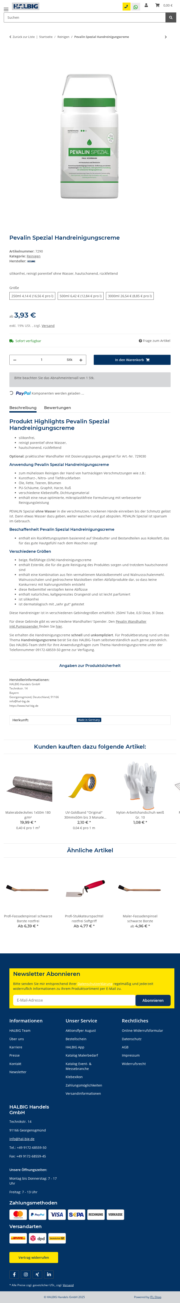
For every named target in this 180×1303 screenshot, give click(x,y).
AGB (125, 1047)
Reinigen (34, 256)
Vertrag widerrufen (34, 1257)
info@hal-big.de (21, 1139)
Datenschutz (132, 1039)
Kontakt (15, 1063)
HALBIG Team (19, 1030)
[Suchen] (170, 17)
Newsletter (17, 1072)
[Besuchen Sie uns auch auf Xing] (37, 1274)
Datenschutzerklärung (95, 983)
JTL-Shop (155, 1297)
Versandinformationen (83, 1093)
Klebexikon (74, 1077)
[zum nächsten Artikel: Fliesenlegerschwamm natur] (166, 37)
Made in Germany (89, 719)
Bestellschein (76, 1039)
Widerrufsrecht (134, 1063)
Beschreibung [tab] (23, 408)
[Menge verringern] (15, 360)
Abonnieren (153, 1000)
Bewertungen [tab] (57, 408)
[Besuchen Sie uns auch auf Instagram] (25, 1274)
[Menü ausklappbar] (6, 8)
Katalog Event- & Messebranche (78, 1066)
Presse (14, 1055)
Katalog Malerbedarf (82, 1055)
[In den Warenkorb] (13, 52)
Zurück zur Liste (24, 37)
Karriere (15, 1047)
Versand (48, 325)
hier (59, 626)
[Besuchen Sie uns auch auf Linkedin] (49, 1274)
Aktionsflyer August (81, 1030)
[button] (146, 5)
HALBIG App (75, 1047)
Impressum (131, 1055)
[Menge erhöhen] (81, 360)
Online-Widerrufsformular (142, 1030)
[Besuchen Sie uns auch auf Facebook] (14, 1274)
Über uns (16, 1039)
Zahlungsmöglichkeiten (84, 1085)
